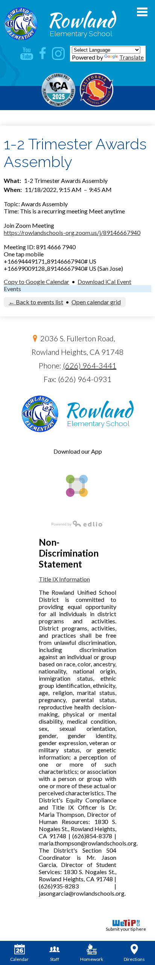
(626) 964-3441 (90, 365)
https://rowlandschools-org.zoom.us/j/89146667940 (72, 232)
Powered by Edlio (77, 523)
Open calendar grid (96, 301)
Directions (134, 959)
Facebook (42, 53)
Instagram (58, 53)
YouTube (26, 53)
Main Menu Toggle (142, 12)
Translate (131, 57)
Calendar (19, 959)
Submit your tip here (126, 929)
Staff (54, 959)
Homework (91, 959)
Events (12, 288)
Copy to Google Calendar (36, 281)
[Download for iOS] (76, 509)
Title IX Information (64, 579)
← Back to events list (36, 301)
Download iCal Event (104, 281)
